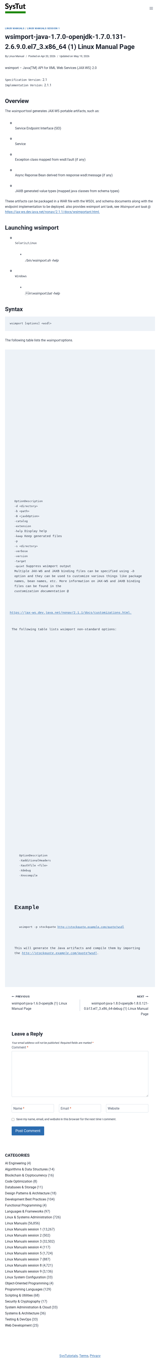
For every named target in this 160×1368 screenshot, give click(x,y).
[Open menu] (151, 8)
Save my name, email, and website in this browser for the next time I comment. (66, 1119)
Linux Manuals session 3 (23, 1241)
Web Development (18, 1325)
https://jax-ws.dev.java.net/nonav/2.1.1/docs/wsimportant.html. (52, 212)
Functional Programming (23, 1205)
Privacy (95, 1356)
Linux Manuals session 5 (23, 1253)
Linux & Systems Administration (28, 1217)
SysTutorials (68, 1356)
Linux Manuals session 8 (23, 1265)
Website (113, 1108)
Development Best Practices (25, 1199)
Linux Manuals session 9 (23, 1271)
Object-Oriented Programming (27, 1283)
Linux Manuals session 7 (23, 1259)
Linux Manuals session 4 (23, 1247)
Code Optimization (18, 1181)
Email (66, 1108)
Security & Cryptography (22, 1301)
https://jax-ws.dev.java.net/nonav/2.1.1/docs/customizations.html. (71, 613)
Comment (20, 1047)
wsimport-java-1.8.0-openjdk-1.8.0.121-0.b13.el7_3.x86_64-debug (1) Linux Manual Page (116, 1005)
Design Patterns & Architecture (27, 1193)
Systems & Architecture (22, 1313)
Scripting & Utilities (19, 1295)
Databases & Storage (20, 1187)
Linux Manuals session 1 (43, 28)
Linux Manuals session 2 (23, 1235)
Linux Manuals (14, 28)
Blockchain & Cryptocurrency (26, 1175)
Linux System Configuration (25, 1277)
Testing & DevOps (18, 1319)
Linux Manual (16, 56)
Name (18, 1108)
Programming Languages (23, 1289)
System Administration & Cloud (28, 1307)
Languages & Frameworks (24, 1211)
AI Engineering (15, 1163)
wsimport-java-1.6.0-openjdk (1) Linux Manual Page (39, 1003)
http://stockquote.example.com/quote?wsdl (91, 926)
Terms (83, 1356)
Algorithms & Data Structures (26, 1169)
